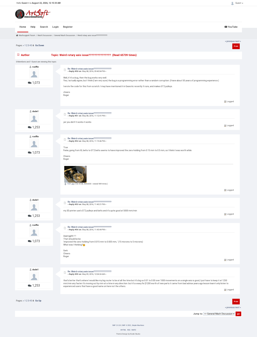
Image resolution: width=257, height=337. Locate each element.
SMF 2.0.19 (116, 325)
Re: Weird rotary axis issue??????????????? (89, 69)
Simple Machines (138, 325)
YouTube (232, 26)
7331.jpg (70, 184)
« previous (230, 41)
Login (55, 26)
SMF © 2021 (126, 325)
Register (68, 26)
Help (32, 26)
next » (238, 41)
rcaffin (35, 67)
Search (44, 26)
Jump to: (198, 313)
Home (22, 26)
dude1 (35, 111)
